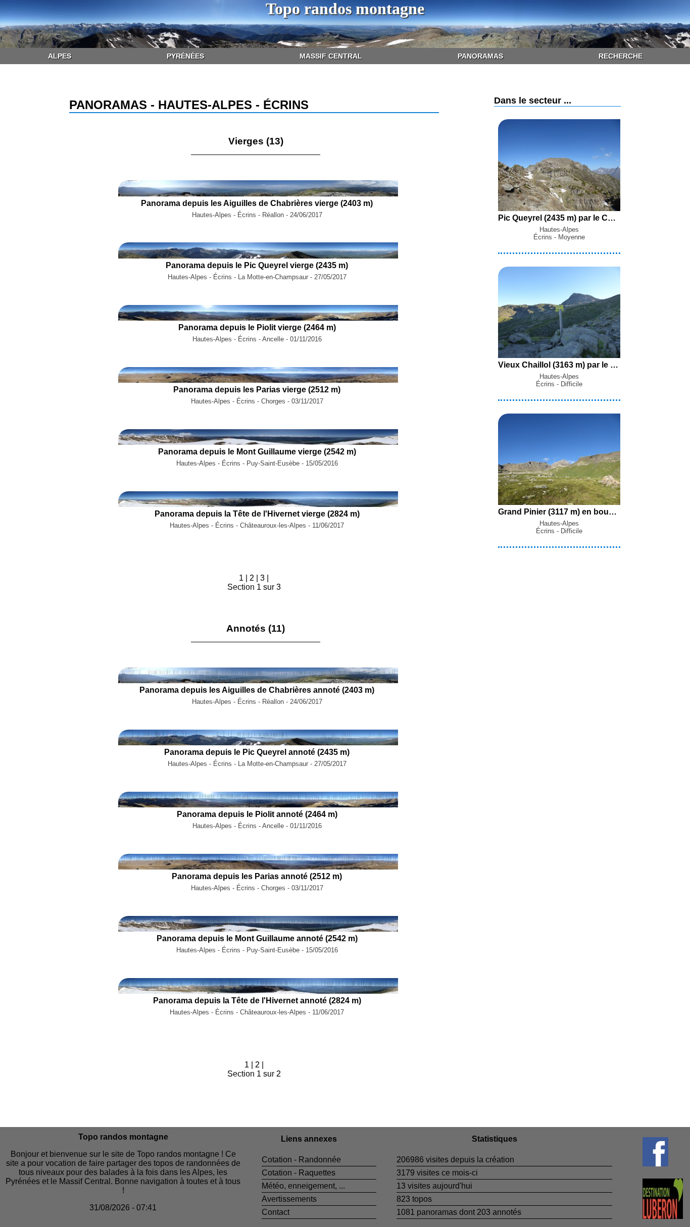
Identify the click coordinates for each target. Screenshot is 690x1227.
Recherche (621, 56)
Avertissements (289, 1199)
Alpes (59, 56)
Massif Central (331, 56)
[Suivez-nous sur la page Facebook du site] (640, 1163)
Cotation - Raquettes (298, 1172)
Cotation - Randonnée (301, 1159)
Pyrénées (185, 56)
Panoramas (480, 56)
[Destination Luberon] (647, 1216)
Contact (275, 1212)
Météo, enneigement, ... (303, 1186)
